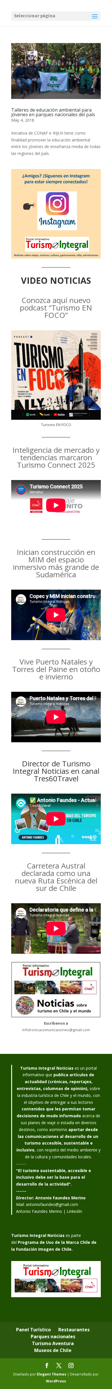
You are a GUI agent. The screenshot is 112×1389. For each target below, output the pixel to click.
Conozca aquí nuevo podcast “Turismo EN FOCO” (56, 307)
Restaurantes (74, 1329)
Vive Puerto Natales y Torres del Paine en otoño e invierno (56, 669)
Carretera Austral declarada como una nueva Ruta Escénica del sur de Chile (56, 876)
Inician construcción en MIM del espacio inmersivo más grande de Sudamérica (56, 563)
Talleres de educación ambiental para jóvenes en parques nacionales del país (53, 112)
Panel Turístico (33, 1329)
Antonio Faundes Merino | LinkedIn (49, 1211)
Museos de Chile (53, 1350)
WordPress (56, 1381)
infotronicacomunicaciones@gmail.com (56, 1029)
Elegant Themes (51, 1374)
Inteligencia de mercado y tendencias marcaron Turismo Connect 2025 (56, 457)
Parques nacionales (53, 1336)
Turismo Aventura (53, 1343)
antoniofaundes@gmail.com (52, 1204)
